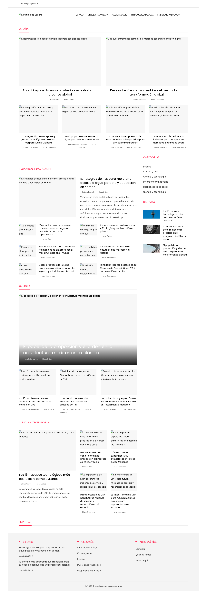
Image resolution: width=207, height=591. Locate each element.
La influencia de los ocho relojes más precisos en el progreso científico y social (93, 457)
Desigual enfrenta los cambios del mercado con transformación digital (146, 92)
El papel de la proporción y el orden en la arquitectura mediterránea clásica (175, 250)
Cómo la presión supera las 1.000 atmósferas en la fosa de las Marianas (123, 457)
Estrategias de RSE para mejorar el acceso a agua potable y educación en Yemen (108, 183)
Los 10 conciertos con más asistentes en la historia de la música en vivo (35, 401)
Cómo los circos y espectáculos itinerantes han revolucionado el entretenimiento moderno (118, 401)
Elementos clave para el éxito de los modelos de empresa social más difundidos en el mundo (57, 250)
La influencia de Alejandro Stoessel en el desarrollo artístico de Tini (74, 401)
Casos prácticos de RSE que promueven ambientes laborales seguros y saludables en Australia (57, 268)
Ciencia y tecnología (87, 547)
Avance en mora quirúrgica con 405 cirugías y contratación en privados (117, 228)
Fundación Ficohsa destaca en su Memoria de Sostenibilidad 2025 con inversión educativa (118, 268)
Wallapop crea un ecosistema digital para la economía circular (82, 138)
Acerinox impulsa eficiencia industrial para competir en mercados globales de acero (168, 139)
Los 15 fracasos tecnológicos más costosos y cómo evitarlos (44, 477)
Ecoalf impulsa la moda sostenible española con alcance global (60, 92)
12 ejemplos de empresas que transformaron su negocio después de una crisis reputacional (55, 229)
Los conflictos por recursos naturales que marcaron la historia (115, 250)
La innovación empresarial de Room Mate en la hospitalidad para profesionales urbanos (125, 139)
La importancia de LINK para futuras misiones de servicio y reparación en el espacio (92, 501)
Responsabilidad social (89, 570)
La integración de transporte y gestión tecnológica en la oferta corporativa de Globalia (38, 139)
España (81, 559)
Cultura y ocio (84, 553)
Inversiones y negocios (89, 564)
